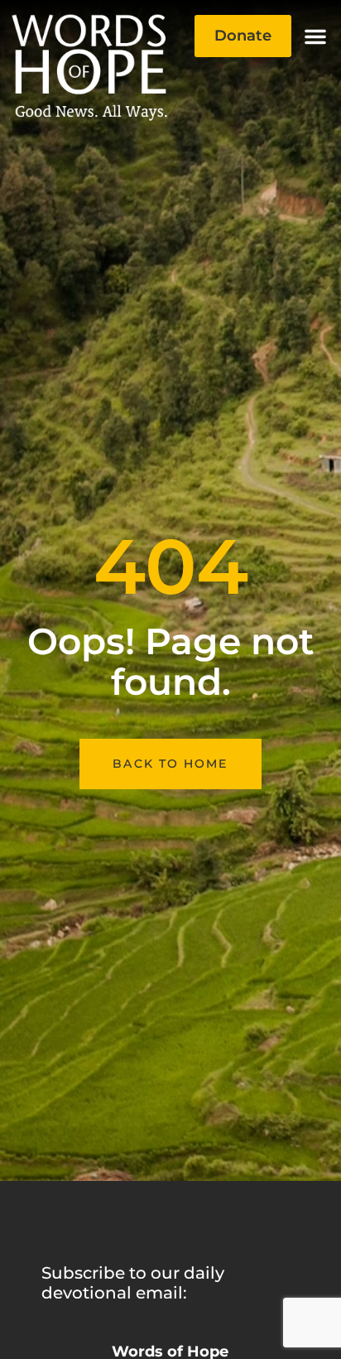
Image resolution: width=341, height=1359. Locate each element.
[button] (315, 36)
